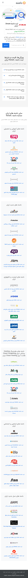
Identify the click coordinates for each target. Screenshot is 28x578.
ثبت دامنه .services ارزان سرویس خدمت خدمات (14, 412)
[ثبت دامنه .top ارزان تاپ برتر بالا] (14, 158)
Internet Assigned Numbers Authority (16, 575)
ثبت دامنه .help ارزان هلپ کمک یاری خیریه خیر (14, 384)
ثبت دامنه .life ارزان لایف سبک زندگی (14, 456)
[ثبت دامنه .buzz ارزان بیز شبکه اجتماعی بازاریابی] (14, 335)
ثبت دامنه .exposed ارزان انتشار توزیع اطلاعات (14, 474)
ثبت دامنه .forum (20, 37)
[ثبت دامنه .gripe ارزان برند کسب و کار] (14, 501)
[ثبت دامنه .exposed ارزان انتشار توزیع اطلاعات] (14, 469)
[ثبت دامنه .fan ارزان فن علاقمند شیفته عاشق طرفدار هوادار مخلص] (14, 478)
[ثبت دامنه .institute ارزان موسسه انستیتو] (14, 178)
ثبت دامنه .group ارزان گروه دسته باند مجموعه (14, 215)
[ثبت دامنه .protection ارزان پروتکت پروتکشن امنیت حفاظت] (14, 219)
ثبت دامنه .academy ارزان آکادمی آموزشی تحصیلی (14, 173)
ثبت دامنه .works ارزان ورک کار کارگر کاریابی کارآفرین (14, 290)
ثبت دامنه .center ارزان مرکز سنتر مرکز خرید (14, 436)
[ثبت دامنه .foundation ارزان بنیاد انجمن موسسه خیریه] (14, 440)
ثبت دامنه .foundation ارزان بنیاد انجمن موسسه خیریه (14, 446)
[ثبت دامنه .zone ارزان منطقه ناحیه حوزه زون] (14, 532)
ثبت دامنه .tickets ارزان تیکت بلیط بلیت (14, 402)
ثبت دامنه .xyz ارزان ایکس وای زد (14, 255)
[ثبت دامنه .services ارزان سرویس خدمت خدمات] (14, 406)
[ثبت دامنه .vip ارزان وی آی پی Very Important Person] (14, 521)
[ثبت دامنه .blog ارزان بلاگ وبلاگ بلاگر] (14, 369)
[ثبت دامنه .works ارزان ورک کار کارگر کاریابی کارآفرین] (14, 284)
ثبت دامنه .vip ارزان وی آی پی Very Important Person (14, 527)
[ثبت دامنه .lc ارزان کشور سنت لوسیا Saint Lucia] (14, 239)
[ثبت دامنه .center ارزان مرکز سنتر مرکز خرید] (14, 431)
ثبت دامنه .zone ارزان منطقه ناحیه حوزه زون (14, 537)
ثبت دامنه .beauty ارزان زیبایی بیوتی (14, 546)
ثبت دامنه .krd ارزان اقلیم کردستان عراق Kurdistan (14, 516)
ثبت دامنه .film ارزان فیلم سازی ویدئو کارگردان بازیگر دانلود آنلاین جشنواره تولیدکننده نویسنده (14, 265)
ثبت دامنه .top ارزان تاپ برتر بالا (14, 163)
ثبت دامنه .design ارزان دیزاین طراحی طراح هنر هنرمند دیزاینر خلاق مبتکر (14, 310)
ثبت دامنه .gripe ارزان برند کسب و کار (14, 506)
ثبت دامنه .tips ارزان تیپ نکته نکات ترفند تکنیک (14, 142)
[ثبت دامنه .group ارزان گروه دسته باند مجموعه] (14, 210)
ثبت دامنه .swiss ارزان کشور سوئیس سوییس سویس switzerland (14, 556)
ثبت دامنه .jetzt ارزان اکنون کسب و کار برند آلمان (14, 330)
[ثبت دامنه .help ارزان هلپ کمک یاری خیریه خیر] (14, 379)
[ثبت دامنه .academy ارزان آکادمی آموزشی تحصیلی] (14, 167)
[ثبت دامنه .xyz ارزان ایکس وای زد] (14, 250)
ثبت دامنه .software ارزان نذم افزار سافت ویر (14, 365)
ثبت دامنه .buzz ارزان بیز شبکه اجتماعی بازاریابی (14, 340)
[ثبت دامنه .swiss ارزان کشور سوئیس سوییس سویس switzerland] (14, 551)
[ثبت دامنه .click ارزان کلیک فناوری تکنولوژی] (14, 315)
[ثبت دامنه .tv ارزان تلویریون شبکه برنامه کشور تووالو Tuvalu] (14, 187)
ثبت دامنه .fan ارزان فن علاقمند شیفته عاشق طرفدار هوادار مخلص (14, 484)
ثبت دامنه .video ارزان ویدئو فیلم (14, 300)
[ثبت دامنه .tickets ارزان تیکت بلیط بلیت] (14, 397)
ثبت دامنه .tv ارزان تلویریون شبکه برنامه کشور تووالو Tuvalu (14, 193)
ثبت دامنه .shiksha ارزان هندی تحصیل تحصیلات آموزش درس (14, 153)
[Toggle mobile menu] (3, 2)
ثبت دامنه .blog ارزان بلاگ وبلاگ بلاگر (14, 374)
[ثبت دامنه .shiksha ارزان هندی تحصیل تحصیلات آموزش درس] (14, 147)
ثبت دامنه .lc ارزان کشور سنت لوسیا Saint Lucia (14, 245)
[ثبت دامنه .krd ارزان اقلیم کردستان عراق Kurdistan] (14, 510)
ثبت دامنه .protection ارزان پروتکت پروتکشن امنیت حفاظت (14, 225)
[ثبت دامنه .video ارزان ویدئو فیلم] (14, 295)
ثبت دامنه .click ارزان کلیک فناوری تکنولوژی (14, 320)
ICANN (5, 575)
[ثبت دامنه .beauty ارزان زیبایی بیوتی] (14, 541)
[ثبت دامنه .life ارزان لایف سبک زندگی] (14, 451)
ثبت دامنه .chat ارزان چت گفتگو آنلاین (14, 465)
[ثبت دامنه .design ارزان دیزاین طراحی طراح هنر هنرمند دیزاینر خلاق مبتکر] (14, 304)
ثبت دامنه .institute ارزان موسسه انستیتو (14, 183)
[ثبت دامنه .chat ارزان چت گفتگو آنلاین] (14, 460)
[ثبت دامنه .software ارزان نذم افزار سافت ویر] (14, 360)
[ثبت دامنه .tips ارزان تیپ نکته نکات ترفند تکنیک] (14, 136)
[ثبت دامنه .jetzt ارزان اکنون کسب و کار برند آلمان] (14, 324)
